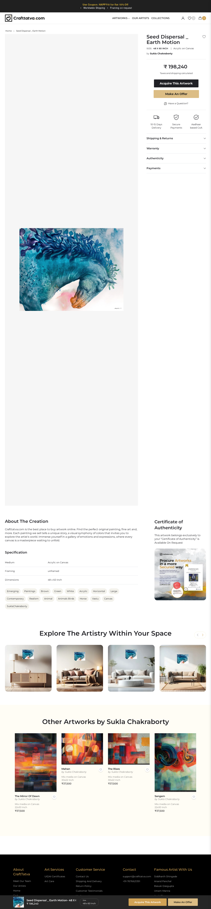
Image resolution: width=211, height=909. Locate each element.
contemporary (15, 598)
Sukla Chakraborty (161, 53)
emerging (13, 591)
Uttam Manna (162, 890)
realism (34, 598)
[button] (202, 635)
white (70, 591)
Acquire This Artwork (147, 902)
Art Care (49, 881)
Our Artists (19, 885)
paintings (29, 591)
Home (8, 31)
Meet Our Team (22, 881)
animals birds (66, 598)
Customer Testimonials (89, 890)
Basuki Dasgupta (164, 886)
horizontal (99, 591)
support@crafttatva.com (137, 876)
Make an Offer (176, 94)
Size (84, 900)
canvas (108, 598)
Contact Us (82, 876)
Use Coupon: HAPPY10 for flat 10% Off (105, 4)
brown (45, 591)
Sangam (160, 796)
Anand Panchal (162, 881)
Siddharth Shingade (165, 876)
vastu (95, 598)
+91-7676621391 (131, 881)
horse (83, 598)
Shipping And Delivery (89, 881)
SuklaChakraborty (17, 606)
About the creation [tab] (26, 521)
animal (48, 598)
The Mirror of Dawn (27, 796)
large (114, 591)
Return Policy (83, 886)
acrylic (83, 591)
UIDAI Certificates (55, 876)
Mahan (65, 768)
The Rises (114, 768)
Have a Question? (178, 103)
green (57, 591)
